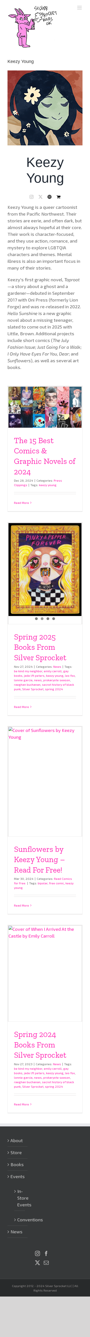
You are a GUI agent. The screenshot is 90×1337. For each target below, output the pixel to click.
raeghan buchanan (27, 684)
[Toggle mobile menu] (79, 7)
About (16, 1140)
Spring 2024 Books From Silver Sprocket (40, 1044)
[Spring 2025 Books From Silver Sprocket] (45, 569)
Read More (21, 502)
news (38, 680)
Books (17, 1164)
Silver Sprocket (33, 689)
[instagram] (32, 197)
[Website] (50, 197)
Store (16, 1152)
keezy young (47, 485)
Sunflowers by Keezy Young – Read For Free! (39, 859)
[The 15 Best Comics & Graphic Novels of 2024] (45, 407)
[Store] (58, 197)
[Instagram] (37, 1253)
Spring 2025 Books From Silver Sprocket (40, 647)
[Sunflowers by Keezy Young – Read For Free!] (45, 781)
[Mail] (46, 1262)
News (57, 666)
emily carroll (53, 671)
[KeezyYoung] (45, 72)
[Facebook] (46, 1253)
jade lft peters (34, 675)
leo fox (70, 675)
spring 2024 (54, 689)
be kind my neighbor (28, 671)
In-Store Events (19, 1197)
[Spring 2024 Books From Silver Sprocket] (45, 973)
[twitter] (40, 197)
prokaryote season (56, 680)
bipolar (43, 883)
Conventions (19, 1219)
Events (17, 1176)
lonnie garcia (23, 680)
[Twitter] (37, 1262)
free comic (56, 883)
